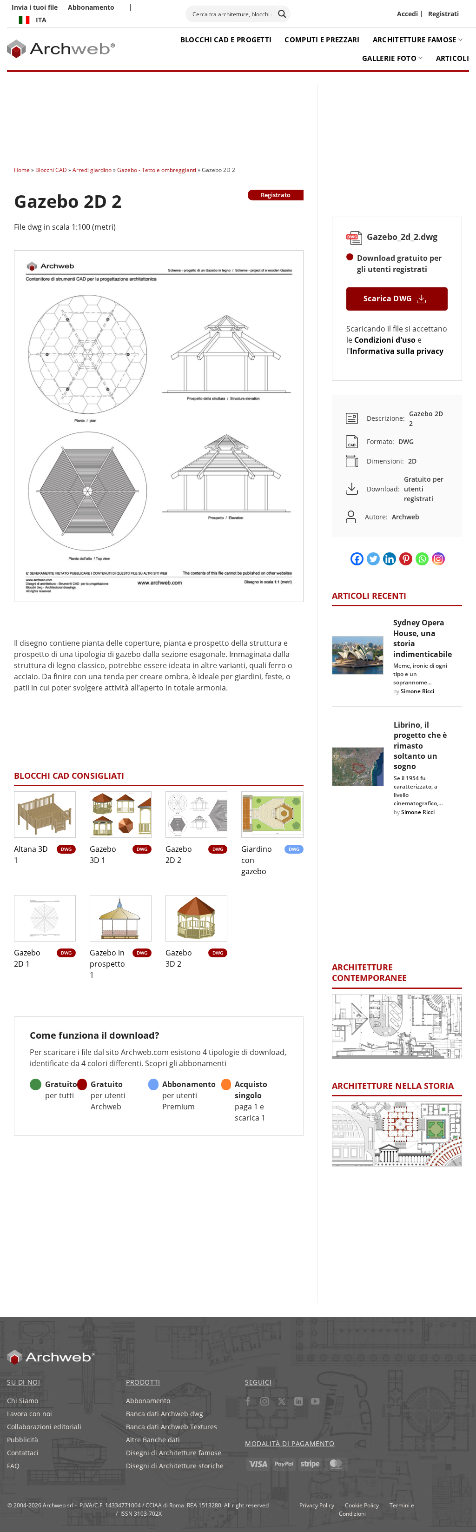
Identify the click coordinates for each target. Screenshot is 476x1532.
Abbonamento (91, 7)
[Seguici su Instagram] (264, 1402)
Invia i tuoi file (35, 7)
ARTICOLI (452, 58)
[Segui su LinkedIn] (298, 1402)
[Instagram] (438, 558)
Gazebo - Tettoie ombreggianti (156, 169)
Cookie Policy (362, 1505)
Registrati (443, 13)
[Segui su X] (281, 1402)
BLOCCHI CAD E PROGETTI (226, 39)
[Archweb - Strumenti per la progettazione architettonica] (61, 49)
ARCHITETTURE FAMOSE (414, 39)
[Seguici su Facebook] (248, 1402)
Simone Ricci (417, 691)
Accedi (407, 13)
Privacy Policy (316, 1505)
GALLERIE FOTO (389, 58)
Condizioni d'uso (385, 340)
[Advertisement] (201, 116)
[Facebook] (357, 558)
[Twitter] (373, 558)
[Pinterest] (405, 558)
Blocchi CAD (51, 169)
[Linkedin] (389, 558)
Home (22, 169)
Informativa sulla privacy (396, 351)
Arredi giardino (92, 169)
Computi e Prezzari (321, 39)
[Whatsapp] (422, 558)
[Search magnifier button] (282, 13)
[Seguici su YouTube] (315, 1402)
